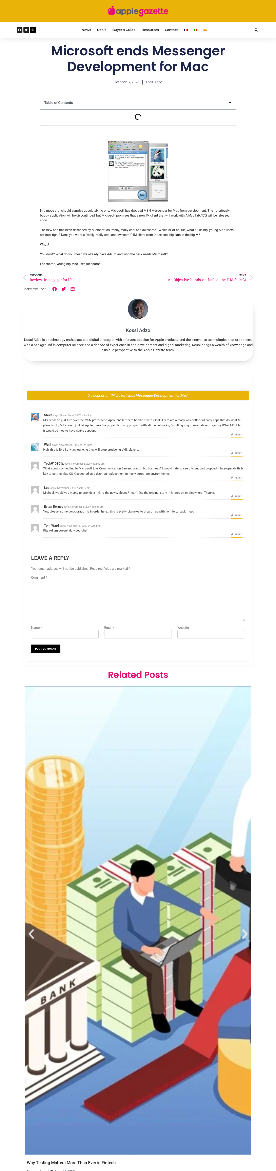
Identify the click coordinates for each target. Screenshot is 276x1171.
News (86, 30)
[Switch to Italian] (195, 30)
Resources (150, 30)
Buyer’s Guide (124, 30)
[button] (256, 30)
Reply (238, 434)
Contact (171, 30)
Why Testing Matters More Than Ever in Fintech (71, 1162)
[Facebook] (19, 30)
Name (36, 628)
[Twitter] (26, 30)
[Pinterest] (33, 30)
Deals (101, 30)
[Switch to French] (186, 30)
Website (183, 628)
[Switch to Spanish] (205, 30)
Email (109, 628)
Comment (39, 577)
